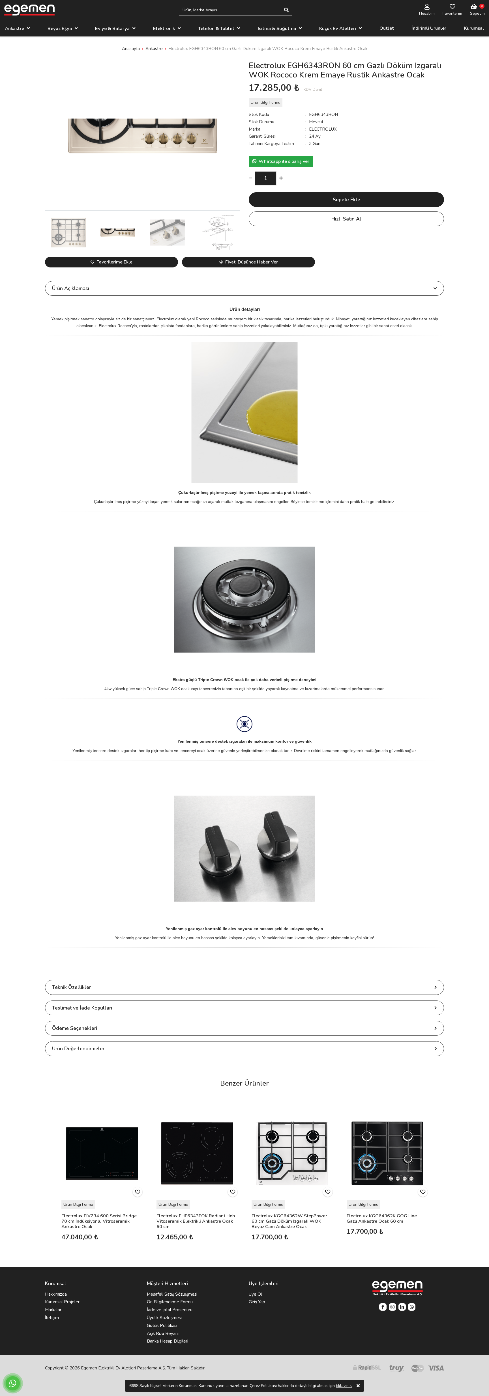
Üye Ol (255, 1294)
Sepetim (477, 13)
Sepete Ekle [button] (346, 199)
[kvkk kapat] (358, 1386)
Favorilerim (452, 13)
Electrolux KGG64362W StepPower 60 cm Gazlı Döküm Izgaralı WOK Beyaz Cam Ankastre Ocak (289, 1221)
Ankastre (14, 28)
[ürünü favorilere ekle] (137, 1192)
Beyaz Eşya (60, 28)
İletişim (52, 1318)
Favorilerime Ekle (114, 262)
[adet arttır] (279, 178)
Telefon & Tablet (216, 28)
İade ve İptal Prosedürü (169, 1310)
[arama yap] (286, 10)
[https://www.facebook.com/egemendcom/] (383, 1307)
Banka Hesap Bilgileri (167, 1341)
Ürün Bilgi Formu (265, 102)
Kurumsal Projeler (62, 1302)
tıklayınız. (344, 1385)
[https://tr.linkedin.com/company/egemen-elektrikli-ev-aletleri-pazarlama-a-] (402, 1307)
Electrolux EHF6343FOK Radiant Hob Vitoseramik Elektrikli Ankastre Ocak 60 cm (195, 1221)
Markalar (53, 1310)
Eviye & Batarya (112, 28)
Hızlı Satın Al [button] (346, 218)
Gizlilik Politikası (162, 1325)
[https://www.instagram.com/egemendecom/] (392, 1307)
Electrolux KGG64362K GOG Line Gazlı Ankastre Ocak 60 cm (382, 1218)
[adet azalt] (252, 178)
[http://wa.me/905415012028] (411, 1307)
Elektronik (164, 28)
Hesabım (427, 13)
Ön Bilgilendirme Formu (170, 1302)
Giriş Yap (257, 1302)
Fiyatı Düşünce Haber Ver (251, 262)
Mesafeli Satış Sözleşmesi (172, 1294)
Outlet (386, 28)
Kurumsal (474, 28)
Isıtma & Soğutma (277, 28)
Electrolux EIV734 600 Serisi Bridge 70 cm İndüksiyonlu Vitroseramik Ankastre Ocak (99, 1221)
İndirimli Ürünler (428, 28)
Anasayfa (131, 48)
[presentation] (50, 135)
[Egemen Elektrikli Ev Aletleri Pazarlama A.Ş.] (29, 10)
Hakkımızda (56, 1294)
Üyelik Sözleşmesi (164, 1318)
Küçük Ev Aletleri (337, 28)
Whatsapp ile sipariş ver (284, 161)
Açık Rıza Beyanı (163, 1333)
